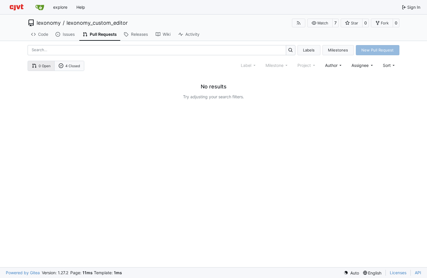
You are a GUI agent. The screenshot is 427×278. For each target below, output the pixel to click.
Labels (309, 50)
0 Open (45, 66)
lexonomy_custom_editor (97, 23)
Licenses (398, 272)
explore (60, 7)
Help (80, 7)
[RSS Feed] (298, 23)
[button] (320, 23)
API (418, 272)
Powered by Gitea (23, 272)
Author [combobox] (331, 65)
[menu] (389, 65)
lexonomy (49, 23)
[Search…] (290, 50)
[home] (16, 7)
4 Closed (72, 66)
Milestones (338, 50)
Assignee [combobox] (360, 65)
